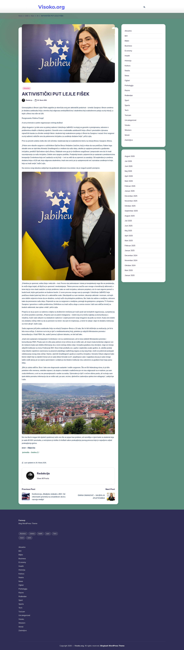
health (40, 533)
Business (128, 46)
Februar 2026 (130, 186)
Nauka (127, 71)
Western (128, 130)
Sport (127, 100)
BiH (126, 36)
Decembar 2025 (131, 196)
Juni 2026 (128, 166)
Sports (127, 105)
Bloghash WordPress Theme (112, 646)
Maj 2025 (128, 231)
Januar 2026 (129, 191)
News (127, 76)
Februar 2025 (130, 246)
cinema (32, 533)
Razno (127, 90)
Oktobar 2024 (130, 265)
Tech (126, 110)
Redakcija (43, 473)
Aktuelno (27, 88)
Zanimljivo (129, 140)
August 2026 (130, 156)
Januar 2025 (129, 250)
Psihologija (129, 86)
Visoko (127, 125)
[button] (43, 478)
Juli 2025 (128, 221)
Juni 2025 (128, 226)
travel (22, 538)
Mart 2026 (129, 181)
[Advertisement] (106, 6)
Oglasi (127, 81)
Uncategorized (130, 120)
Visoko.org (51, 7)
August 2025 (130, 216)
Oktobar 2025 (130, 206)
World (127, 135)
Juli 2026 (128, 161)
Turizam (128, 115)
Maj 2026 (128, 171)
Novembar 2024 (131, 260)
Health (127, 56)
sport (47, 533)
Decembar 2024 (131, 256)
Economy (128, 51)
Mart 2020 (129, 270)
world (29, 538)
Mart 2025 (129, 241)
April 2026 (129, 176)
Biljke (127, 41)
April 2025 (129, 236)
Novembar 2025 (131, 201)
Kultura (127, 66)
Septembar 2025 (131, 211)
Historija (128, 61)
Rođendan (129, 95)
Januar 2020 (129, 275)
